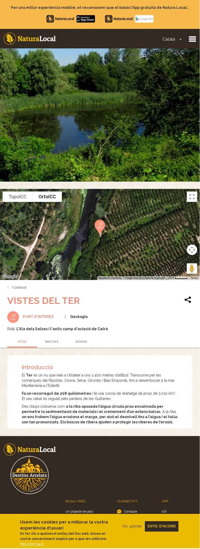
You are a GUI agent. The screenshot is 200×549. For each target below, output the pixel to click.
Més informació (32, 544)
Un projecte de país (79, 511)
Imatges (52, 341)
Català (169, 39)
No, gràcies (132, 526)
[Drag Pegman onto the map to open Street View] (192, 268)
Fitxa (22, 341)
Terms (194, 278)
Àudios (81, 341)
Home (30, 39)
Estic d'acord (161, 526)
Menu (192, 39)
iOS (164, 511)
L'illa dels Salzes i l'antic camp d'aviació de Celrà (62, 329)
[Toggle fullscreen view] (192, 196)
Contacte (130, 511)
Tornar (19, 288)
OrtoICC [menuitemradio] (47, 196)
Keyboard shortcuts (110, 278)
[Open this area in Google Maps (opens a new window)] (9, 276)
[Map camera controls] (192, 250)
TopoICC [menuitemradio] (18, 196)
